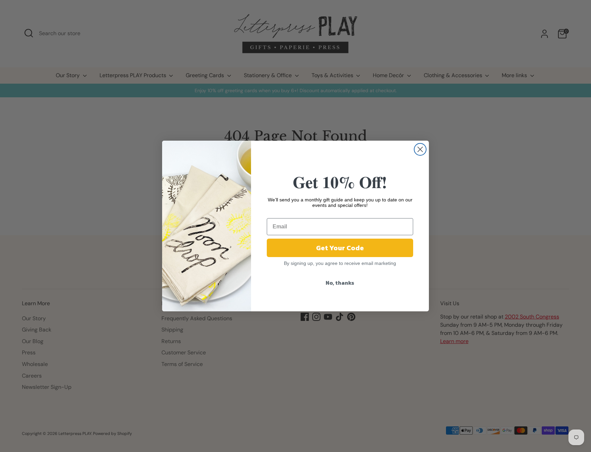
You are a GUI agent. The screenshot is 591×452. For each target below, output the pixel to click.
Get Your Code (340, 248)
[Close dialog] (420, 149)
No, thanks (340, 283)
